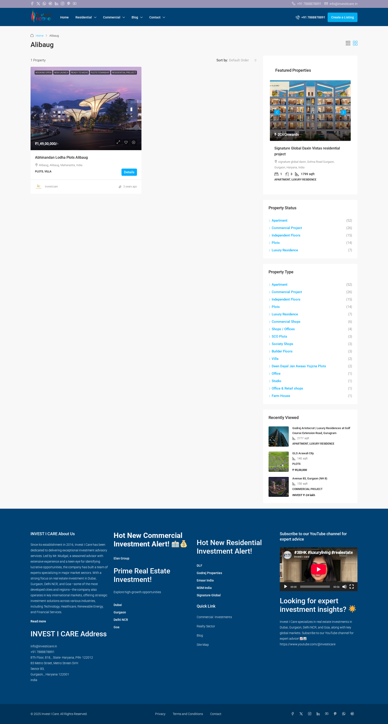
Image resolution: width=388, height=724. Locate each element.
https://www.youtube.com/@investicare (307, 644)
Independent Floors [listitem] (286, 235)
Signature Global (209, 595)
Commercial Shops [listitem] (286, 322)
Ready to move (79, 72)
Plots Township (100, 72)
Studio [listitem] (276, 381)
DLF (199, 565)
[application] (318, 569)
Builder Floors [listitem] (282, 351)
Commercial (111, 17)
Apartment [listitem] (279, 220)
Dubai (118, 605)
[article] (310, 134)
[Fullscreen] (351, 586)
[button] (348, 43)
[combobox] (242, 60)
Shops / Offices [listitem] (283, 329)
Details (129, 172)
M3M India (204, 588)
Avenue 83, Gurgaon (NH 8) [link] (309, 478)
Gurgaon (120, 612)
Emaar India (205, 580)
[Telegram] (353, 714)
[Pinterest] (336, 714)
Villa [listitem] (275, 359)
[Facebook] (293, 714)
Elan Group (121, 558)
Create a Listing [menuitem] (342, 17)
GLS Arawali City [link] (303, 453)
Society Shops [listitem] (282, 344)
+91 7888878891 (43, 652)
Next (343, 112)
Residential (83, 17)
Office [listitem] (276, 374)
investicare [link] (51, 186)
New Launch (61, 72)
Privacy (160, 714)
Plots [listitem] (276, 243)
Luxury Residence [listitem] (285, 250)
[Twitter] (302, 714)
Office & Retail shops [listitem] (287, 388)
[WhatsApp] (344, 714)
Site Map (203, 644)
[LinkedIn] (319, 714)
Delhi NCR (121, 620)
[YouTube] (327, 714)
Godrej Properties (209, 573)
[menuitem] (310, 17)
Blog (135, 17)
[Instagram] (310, 714)
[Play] (285, 586)
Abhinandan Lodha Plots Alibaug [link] (61, 157)
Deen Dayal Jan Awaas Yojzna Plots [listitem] (299, 366)
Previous (277, 112)
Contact (155, 17)
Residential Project (124, 72)
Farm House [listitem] (281, 396)
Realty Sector (206, 626)
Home (64, 17)
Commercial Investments (214, 617)
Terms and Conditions (188, 714)
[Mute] (344, 586)
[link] (86, 108)
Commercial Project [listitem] (287, 228)
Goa (116, 627)
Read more (38, 621)
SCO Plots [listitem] (279, 336)
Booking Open (43, 72)
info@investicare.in (44, 646)
